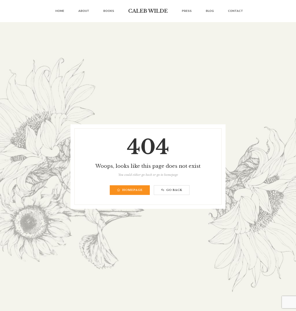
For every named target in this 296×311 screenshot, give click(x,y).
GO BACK (174, 190)
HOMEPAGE (132, 190)
